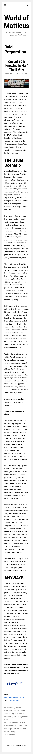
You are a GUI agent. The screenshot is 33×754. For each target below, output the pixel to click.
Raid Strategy (18, 717)
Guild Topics (19, 714)
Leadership (8, 717)
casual (18, 723)
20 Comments (12, 734)
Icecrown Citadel (21, 726)
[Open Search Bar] (27, 5)
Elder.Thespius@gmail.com (14, 698)
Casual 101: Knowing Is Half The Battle (16, 65)
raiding (6, 731)
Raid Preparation (10, 729)
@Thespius (14, 700)
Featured (16, 711)
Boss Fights (11, 723)
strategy (13, 731)
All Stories (10, 708)
